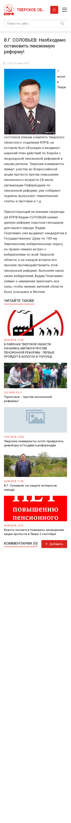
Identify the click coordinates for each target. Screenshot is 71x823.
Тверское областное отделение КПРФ (31, 9)
